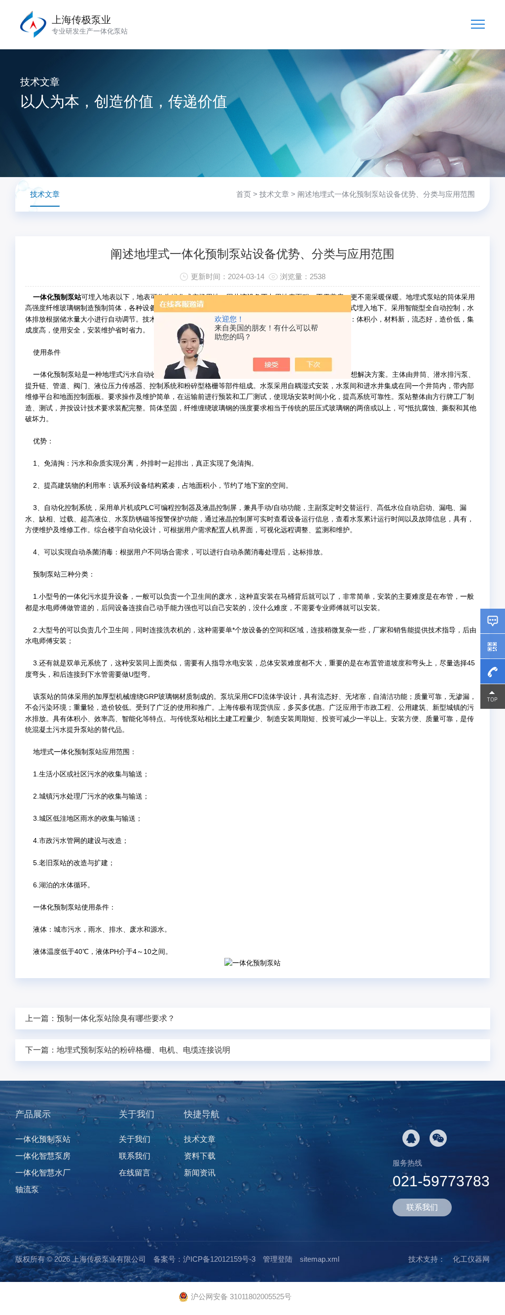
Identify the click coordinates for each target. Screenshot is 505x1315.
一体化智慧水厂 (43, 1173)
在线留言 (134, 1173)
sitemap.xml (319, 1259)
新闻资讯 (200, 1173)
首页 (243, 194)
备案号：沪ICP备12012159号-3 (204, 1259)
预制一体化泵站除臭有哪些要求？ (116, 1018)
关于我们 (134, 1139)
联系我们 (134, 1156)
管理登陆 (277, 1259)
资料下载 (200, 1156)
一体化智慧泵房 (43, 1156)
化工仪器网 (471, 1259)
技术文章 (274, 194)
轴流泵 (27, 1189)
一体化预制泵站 (43, 1139)
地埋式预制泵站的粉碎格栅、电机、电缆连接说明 (143, 1050)
